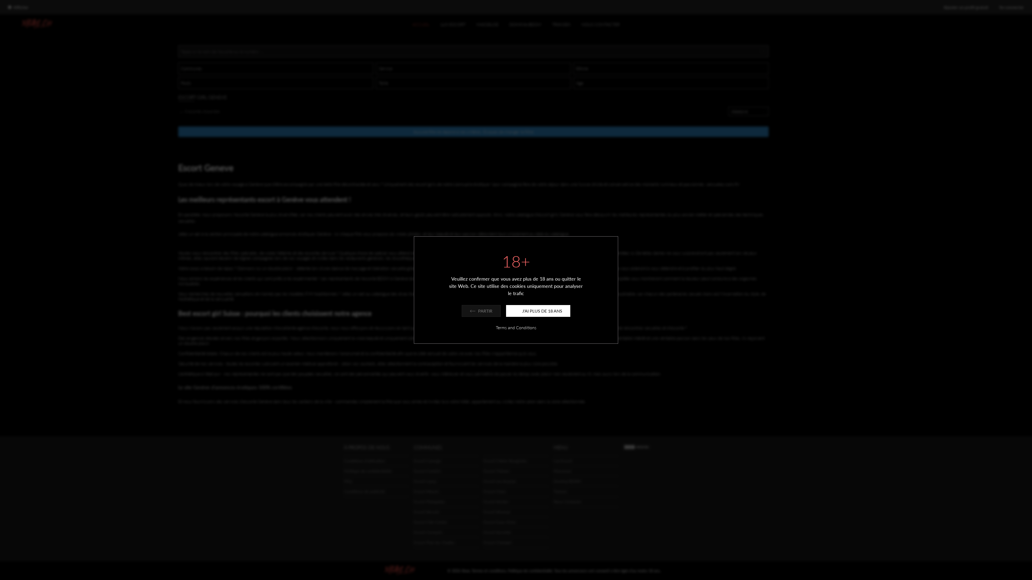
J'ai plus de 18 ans (542, 310)
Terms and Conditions (516, 327)
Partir (485, 310)
